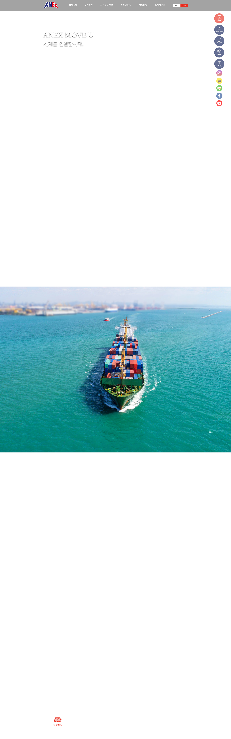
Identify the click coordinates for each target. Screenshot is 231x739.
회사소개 (73, 5)
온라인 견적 (160, 5)
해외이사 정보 (106, 5)
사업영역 (89, 5)
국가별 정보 (126, 5)
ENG (176, 5)
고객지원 (143, 5)
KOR (184, 5)
